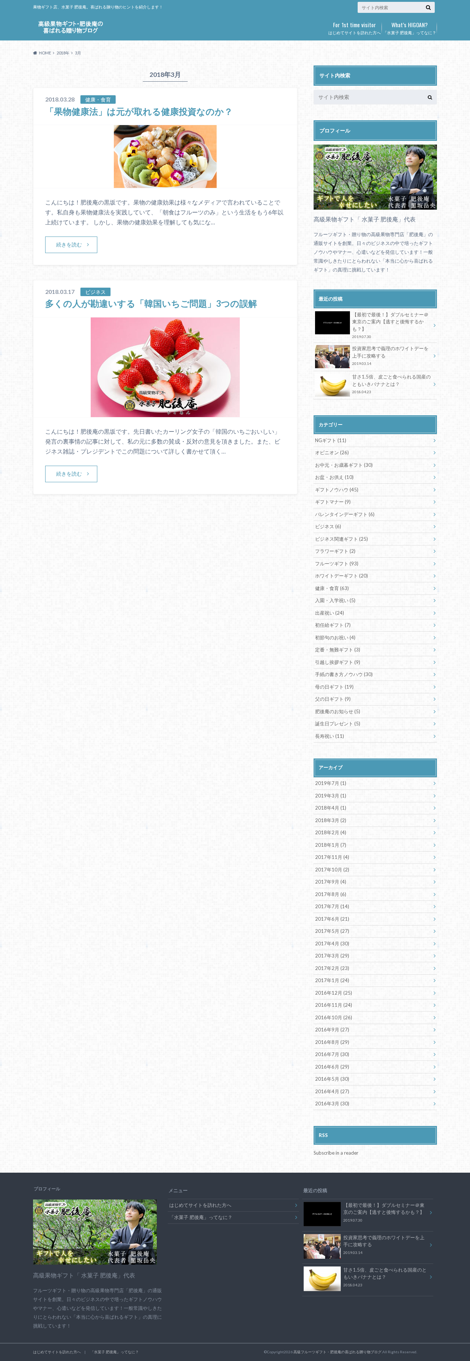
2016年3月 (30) (332, 1103)
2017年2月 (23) (332, 968)
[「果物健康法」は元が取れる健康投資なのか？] (165, 183)
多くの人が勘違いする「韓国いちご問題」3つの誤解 (151, 303)
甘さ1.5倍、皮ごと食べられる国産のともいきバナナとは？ (391, 384)
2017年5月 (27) (332, 931)
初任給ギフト (333, 625)
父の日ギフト (333, 699)
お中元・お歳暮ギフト (344, 465)
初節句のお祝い (335, 637)
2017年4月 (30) (332, 943)
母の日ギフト (334, 687)
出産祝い (329, 613)
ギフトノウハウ (336, 490)
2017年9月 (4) (330, 882)
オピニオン (332, 452)
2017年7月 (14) (332, 906)
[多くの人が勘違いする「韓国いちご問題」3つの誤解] (165, 412)
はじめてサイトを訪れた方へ (354, 28)
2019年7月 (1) (330, 783)
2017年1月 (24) (332, 980)
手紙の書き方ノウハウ (344, 674)
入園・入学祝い (335, 600)
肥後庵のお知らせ (337, 711)
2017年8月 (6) (330, 894)
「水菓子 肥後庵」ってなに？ (409, 28)
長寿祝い (329, 736)
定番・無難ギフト (337, 650)
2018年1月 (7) (330, 845)
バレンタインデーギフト (345, 514)
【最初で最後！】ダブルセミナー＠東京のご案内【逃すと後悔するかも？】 (390, 325)
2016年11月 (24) (333, 1005)
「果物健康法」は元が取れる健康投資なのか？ (139, 111)
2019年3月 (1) (330, 796)
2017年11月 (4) (332, 857)
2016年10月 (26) (333, 1017)
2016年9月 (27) (332, 1030)
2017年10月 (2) (332, 870)
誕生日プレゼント (337, 723)
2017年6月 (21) (332, 919)
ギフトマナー (333, 502)
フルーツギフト (336, 563)
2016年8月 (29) (332, 1042)
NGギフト (330, 440)
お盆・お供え (334, 477)
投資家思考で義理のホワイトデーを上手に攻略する (390, 355)
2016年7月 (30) (332, 1054)
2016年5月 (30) (332, 1079)
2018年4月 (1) (330, 808)
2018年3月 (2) (330, 820)
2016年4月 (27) (332, 1091)
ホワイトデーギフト (341, 576)
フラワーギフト (335, 551)
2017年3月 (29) (332, 956)
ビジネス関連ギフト (341, 539)
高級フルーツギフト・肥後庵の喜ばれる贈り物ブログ (337, 1352)
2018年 (63, 52)
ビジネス (328, 526)
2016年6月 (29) (332, 1067)
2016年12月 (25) (333, 993)
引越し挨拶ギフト (337, 662)
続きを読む (69, 244)
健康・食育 (332, 588)
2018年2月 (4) (330, 832)
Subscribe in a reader (336, 1153)
